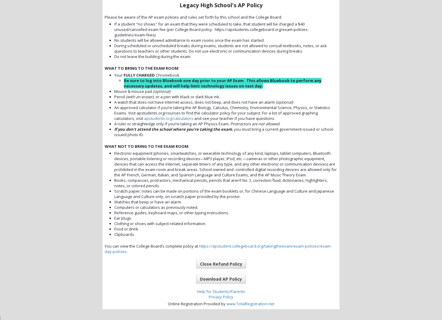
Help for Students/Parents (221, 291)
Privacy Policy (221, 297)
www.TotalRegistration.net (250, 303)
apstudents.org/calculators (168, 118)
